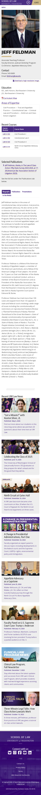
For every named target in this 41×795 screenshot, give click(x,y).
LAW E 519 (6, 147)
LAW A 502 (6, 134)
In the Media (7, 195)
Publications (16, 192)
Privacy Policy (20, 767)
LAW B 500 (6, 142)
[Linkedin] (30, 753)
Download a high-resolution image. (27, 81)
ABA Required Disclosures (20, 775)
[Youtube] (24, 753)
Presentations (27, 192)
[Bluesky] (9, 753)
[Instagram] (14, 753)
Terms (20, 771)
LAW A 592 (6, 138)
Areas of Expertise (10, 102)
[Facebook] (19, 753)
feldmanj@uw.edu (14, 76)
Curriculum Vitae (10, 98)
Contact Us (20, 764)
